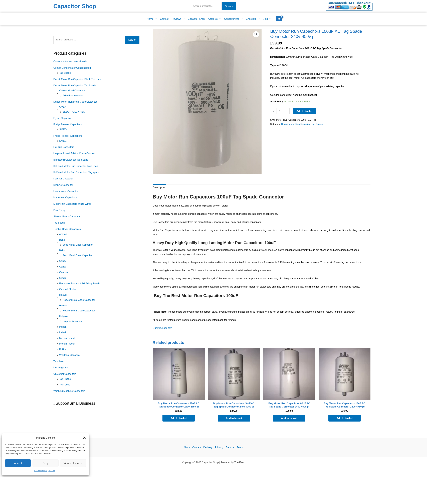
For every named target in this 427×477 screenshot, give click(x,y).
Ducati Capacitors (162, 327)
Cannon (63, 272)
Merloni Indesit (67, 338)
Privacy (52, 470)
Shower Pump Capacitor (66, 216)
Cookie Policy (40, 470)
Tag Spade (65, 72)
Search (229, 6)
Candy (62, 260)
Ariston (63, 234)
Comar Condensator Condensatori (72, 67)
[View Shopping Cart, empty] (279, 18)
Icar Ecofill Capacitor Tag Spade (70, 159)
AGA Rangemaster (73, 95)
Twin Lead (58, 361)
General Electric (68, 289)
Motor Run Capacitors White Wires (72, 203)
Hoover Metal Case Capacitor (79, 299)
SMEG (63, 129)
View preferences (73, 463)
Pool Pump (59, 210)
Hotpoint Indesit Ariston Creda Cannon (74, 153)
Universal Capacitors (64, 373)
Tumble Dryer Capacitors (67, 229)
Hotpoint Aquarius (72, 321)
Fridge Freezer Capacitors (67, 124)
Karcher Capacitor (63, 178)
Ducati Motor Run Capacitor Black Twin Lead (77, 79)
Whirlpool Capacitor (69, 355)
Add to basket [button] (178, 418)
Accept (18, 463)
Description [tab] (159, 187)
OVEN (62, 106)
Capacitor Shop (74, 6)
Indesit (62, 326)
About (186, 447)
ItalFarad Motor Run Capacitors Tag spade (76, 172)
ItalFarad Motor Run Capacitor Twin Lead (75, 166)
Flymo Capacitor (62, 118)
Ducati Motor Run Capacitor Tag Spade (74, 85)
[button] (84, 437)
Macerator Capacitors (65, 197)
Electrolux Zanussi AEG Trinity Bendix (80, 283)
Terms (240, 447)
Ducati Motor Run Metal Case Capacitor (75, 101)
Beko (62, 239)
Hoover (63, 294)
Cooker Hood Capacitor (72, 90)
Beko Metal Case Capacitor (78, 244)
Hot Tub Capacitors (63, 147)
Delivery (207, 447)
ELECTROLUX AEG (74, 111)
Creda (62, 278)
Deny (46, 463)
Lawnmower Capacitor (65, 191)
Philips (62, 349)
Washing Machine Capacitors (69, 390)
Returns (230, 447)
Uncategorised (61, 367)
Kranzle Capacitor (63, 184)
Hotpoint (63, 316)
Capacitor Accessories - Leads (70, 61)
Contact (196, 447)
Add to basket (304, 111)
